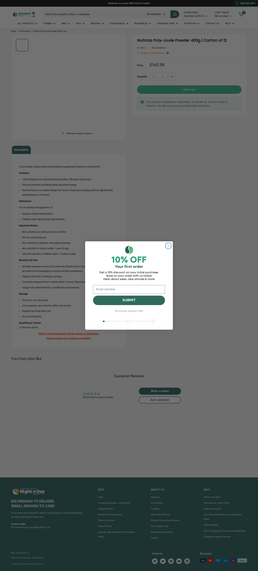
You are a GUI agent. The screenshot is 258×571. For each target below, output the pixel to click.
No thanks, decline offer (129, 311)
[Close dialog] (168, 246)
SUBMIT (129, 300)
